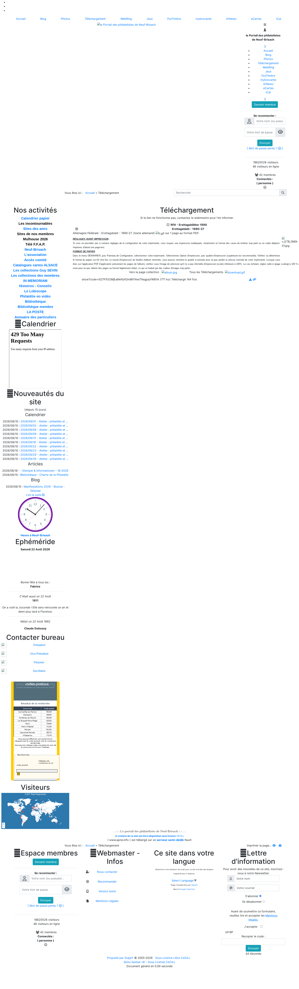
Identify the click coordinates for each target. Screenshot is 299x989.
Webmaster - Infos (115, 857)
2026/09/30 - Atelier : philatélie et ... (44, 459)
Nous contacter (106, 872)
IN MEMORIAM (35, 281)
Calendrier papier (35, 218)
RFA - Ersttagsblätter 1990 (188, 224)
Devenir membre (265, 104)
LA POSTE (35, 312)
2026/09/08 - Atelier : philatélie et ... (44, 429)
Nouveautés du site (35, 397)
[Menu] (264, 25)
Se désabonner (252, 901)
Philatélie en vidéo (35, 296)
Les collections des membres (35, 275)
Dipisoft (194, 885)
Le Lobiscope (35, 291)
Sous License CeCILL (161, 962)
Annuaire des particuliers (35, 317)
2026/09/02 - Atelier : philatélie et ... (44, 425)
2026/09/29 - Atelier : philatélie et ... (44, 454)
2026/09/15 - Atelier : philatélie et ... (44, 438)
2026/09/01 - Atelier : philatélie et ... (44, 421)
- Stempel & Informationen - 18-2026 (44, 470)
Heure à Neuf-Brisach (35, 535)
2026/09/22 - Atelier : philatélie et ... (44, 446)
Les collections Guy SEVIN (35, 270)
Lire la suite (34, 495)
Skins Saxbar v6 (134, 962)
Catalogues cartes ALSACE (35, 265)
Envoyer (265, 143)
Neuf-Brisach (35, 249)
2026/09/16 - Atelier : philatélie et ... (44, 442)
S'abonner (251, 896)
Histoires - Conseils (35, 286)
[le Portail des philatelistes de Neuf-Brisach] (126, 24)
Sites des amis (35, 229)
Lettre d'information (253, 857)
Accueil (90, 193)
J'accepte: (252, 926)
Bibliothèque (35, 301)
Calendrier (35, 324)
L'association (35, 255)
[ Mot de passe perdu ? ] (265, 148)
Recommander (107, 881)
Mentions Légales (107, 901)
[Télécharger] (251, 279)
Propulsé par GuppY (120, 958)
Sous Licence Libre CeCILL (173, 958)
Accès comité (35, 260)
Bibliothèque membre (35, 307)
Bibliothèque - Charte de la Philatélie (44, 474)
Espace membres (46, 853)
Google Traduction (187, 889)
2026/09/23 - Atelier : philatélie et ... (44, 450)
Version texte (107, 891)
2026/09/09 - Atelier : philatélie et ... (44, 434)
